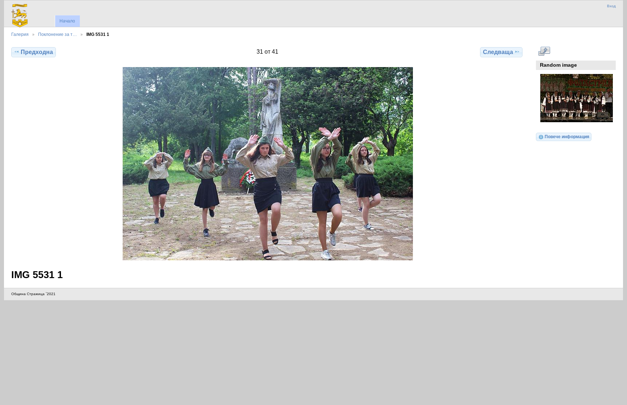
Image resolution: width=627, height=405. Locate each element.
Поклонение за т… (57, 34)
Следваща (498, 52)
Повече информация (567, 136)
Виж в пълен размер (544, 51)
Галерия (20, 34)
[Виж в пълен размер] (267, 163)
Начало (67, 21)
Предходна (37, 52)
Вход (611, 6)
